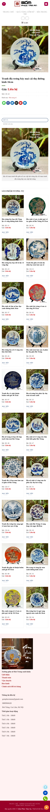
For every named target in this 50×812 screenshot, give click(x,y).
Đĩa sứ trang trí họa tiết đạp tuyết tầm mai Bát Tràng (12, 438)
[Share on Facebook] (8, 103)
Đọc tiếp (5, 232)
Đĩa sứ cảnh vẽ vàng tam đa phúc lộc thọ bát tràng (36, 481)
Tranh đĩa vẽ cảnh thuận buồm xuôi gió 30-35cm (10, 394)
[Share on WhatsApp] (4, 103)
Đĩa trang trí (13, 97)
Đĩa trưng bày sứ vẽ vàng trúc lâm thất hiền (12, 351)
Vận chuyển (6, 681)
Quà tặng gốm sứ (25, 12)
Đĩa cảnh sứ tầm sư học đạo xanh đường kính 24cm (11, 307)
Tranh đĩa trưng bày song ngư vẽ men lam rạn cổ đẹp (12, 525)
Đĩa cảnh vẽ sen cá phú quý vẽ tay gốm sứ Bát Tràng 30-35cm (37, 220)
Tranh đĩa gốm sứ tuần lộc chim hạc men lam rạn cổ (35, 264)
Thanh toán (6, 678)
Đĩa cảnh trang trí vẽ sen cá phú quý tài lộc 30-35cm (11, 612)
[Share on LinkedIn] (25, 103)
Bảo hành (5, 683)
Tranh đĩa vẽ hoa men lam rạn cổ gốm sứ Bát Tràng (12, 481)
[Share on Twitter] (12, 103)
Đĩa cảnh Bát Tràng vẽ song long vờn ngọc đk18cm (36, 525)
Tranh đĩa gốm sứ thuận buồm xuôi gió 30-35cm (12, 568)
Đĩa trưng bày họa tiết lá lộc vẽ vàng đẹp (13, 264)
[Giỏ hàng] (46, 4)
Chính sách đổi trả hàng (11, 686)
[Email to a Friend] (16, 103)
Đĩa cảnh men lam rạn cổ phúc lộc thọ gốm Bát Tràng (37, 351)
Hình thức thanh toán (25, 805)
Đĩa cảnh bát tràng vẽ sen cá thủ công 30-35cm (36, 307)
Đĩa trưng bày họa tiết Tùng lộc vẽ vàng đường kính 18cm (12, 220)
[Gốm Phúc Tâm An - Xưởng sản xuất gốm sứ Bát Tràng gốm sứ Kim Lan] (25, 4)
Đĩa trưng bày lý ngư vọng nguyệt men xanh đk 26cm (35, 612)
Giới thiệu (6, 675)
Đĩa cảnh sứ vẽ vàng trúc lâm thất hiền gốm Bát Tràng (36, 438)
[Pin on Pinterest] (21, 103)
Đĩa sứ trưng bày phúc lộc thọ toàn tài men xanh (36, 394)
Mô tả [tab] (5, 120)
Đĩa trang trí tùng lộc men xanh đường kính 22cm (35, 568)
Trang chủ (8, 12)
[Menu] (4, 4)
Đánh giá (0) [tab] (8, 124)
